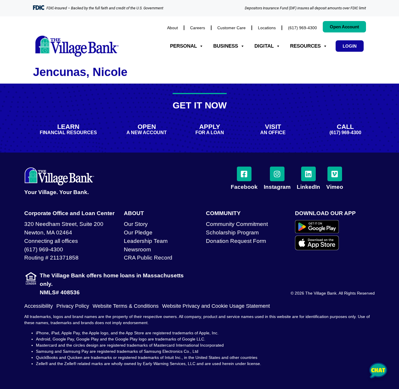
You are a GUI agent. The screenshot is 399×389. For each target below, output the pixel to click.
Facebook (244, 187)
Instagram (277, 187)
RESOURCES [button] (305, 46)
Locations (267, 27)
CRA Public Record (148, 258)
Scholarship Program (232, 232)
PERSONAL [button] (183, 46)
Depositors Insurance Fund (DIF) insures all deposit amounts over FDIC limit (305, 8)
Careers (197, 27)
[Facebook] (244, 174)
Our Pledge (138, 232)
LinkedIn (308, 187)
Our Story (136, 224)
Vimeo (334, 187)
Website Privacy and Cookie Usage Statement (216, 306)
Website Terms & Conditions (126, 306)
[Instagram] (277, 174)
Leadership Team (146, 241)
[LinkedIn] (308, 174)
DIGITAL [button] (264, 46)
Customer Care (231, 27)
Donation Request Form (236, 241)
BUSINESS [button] (225, 46)
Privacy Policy (72, 306)
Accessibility (38, 306)
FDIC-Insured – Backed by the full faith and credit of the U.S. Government (104, 8)
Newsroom (137, 249)
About (172, 27)
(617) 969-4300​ (302, 27)
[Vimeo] (334, 174)
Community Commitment (237, 224)
